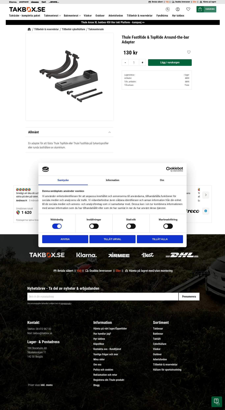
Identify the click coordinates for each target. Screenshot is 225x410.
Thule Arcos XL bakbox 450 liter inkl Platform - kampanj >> (112, 22)
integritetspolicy (66, 303)
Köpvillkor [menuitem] (98, 344)
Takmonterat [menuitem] (51, 15)
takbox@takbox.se (42, 333)
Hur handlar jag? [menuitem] (102, 333)
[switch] (94, 226)
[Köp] (170, 62)
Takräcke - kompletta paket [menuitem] (24, 15)
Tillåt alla (160, 239)
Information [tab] (112, 180)
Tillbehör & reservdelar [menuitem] (139, 15)
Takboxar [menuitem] (158, 328)
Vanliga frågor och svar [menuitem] (105, 354)
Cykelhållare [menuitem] (159, 344)
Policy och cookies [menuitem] (103, 369)
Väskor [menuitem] (88, 15)
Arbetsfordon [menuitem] (116, 15)
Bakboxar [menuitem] (158, 333)
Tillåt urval (112, 239)
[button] (188, 8)
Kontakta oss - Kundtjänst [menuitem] (107, 349)
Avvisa (65, 239)
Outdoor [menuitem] (100, 15)
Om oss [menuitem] (97, 364)
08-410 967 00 (43, 328)
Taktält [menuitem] (157, 338)
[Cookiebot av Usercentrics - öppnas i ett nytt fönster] (168, 169)
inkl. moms (47, 385)
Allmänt (33, 132)
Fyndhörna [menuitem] (162, 15)
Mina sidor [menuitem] (99, 359)
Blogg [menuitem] (96, 385)
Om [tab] (162, 180)
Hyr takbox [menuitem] (178, 15)
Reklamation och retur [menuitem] (105, 374)
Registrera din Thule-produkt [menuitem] (108, 379)
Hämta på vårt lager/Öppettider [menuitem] (110, 328)
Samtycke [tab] (63, 180)
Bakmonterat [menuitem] (71, 15)
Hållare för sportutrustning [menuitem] (167, 369)
